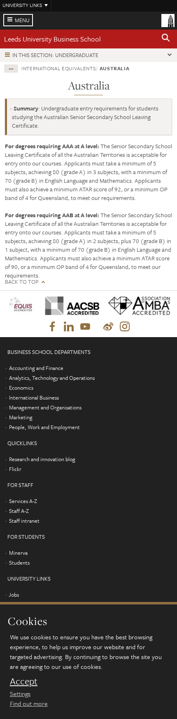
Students (19, 562)
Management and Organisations (45, 407)
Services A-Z (23, 501)
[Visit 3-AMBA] (136, 306)
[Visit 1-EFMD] (22, 306)
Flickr (15, 469)
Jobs (14, 594)
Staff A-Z (19, 511)
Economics (21, 388)
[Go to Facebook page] (52, 327)
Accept (23, 681)
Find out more (29, 703)
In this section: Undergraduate (55, 55)
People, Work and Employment (44, 427)
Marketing (21, 417)
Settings (20, 693)
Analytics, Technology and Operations (52, 378)
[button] (166, 39)
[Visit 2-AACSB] (70, 306)
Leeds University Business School (52, 39)
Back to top (21, 282)
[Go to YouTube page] (85, 327)
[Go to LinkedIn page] (69, 327)
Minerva (18, 553)
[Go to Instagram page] (125, 327)
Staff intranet (24, 521)
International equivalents (58, 68)
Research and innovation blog (42, 459)
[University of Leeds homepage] (168, 19)
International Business (34, 397)
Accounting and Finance (36, 368)
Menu (22, 20)
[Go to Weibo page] (108, 327)
